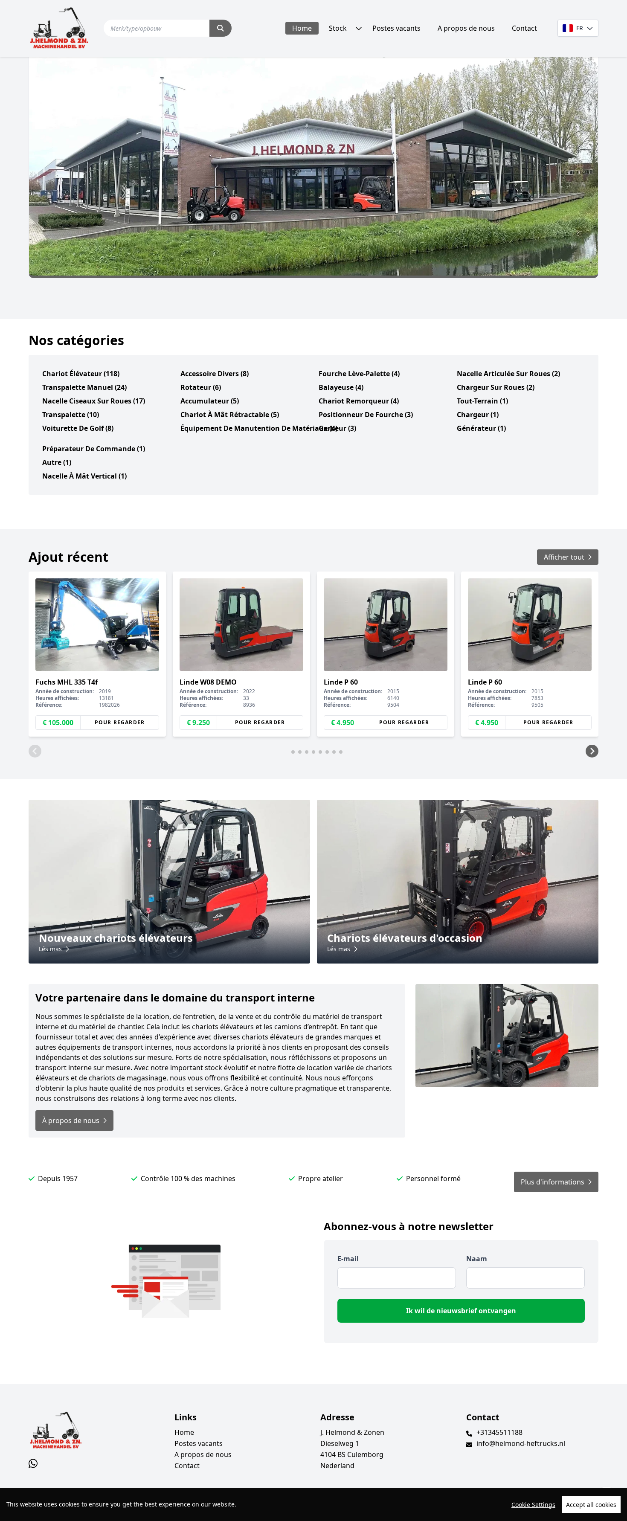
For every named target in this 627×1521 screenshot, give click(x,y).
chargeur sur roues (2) (495, 387)
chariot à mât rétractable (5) (229, 414)
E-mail (348, 1258)
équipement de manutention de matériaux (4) (258, 428)
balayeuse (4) (341, 387)
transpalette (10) (70, 414)
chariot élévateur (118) (80, 373)
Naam (476, 1258)
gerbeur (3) (337, 428)
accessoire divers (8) (214, 373)
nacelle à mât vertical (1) (84, 476)
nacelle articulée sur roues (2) (508, 373)
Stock (338, 28)
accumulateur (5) (209, 401)
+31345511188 (499, 1432)
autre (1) (56, 462)
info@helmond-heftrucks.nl (520, 1443)
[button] (35, 751)
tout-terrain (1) (482, 401)
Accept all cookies (591, 1505)
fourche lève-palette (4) (359, 373)
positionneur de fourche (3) (366, 414)
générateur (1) (481, 428)
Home (302, 28)
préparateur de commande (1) (93, 448)
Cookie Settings (533, 1505)
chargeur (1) (478, 414)
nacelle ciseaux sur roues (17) (93, 401)
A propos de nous (466, 28)
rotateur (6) (200, 387)
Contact (524, 28)
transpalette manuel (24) (84, 387)
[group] (97, 654)
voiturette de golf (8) (77, 428)
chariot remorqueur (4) (359, 401)
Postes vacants (396, 28)
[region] (313, 1504)
